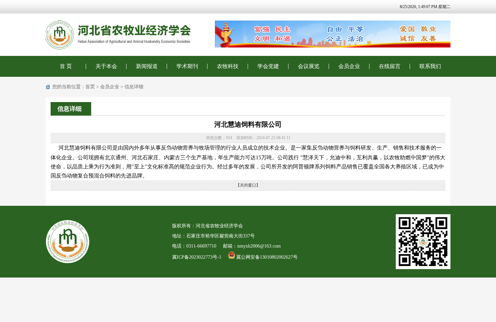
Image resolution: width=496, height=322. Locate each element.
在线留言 (390, 66)
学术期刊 (187, 66)
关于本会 (106, 66)
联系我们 (430, 66)
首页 (90, 86)
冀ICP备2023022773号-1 (196, 257)
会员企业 (349, 66)
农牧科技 (228, 66)
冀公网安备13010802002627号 (266, 257)
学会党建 (268, 66)
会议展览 (309, 66)
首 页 (66, 66)
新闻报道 (147, 66)
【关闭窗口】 (248, 185)
